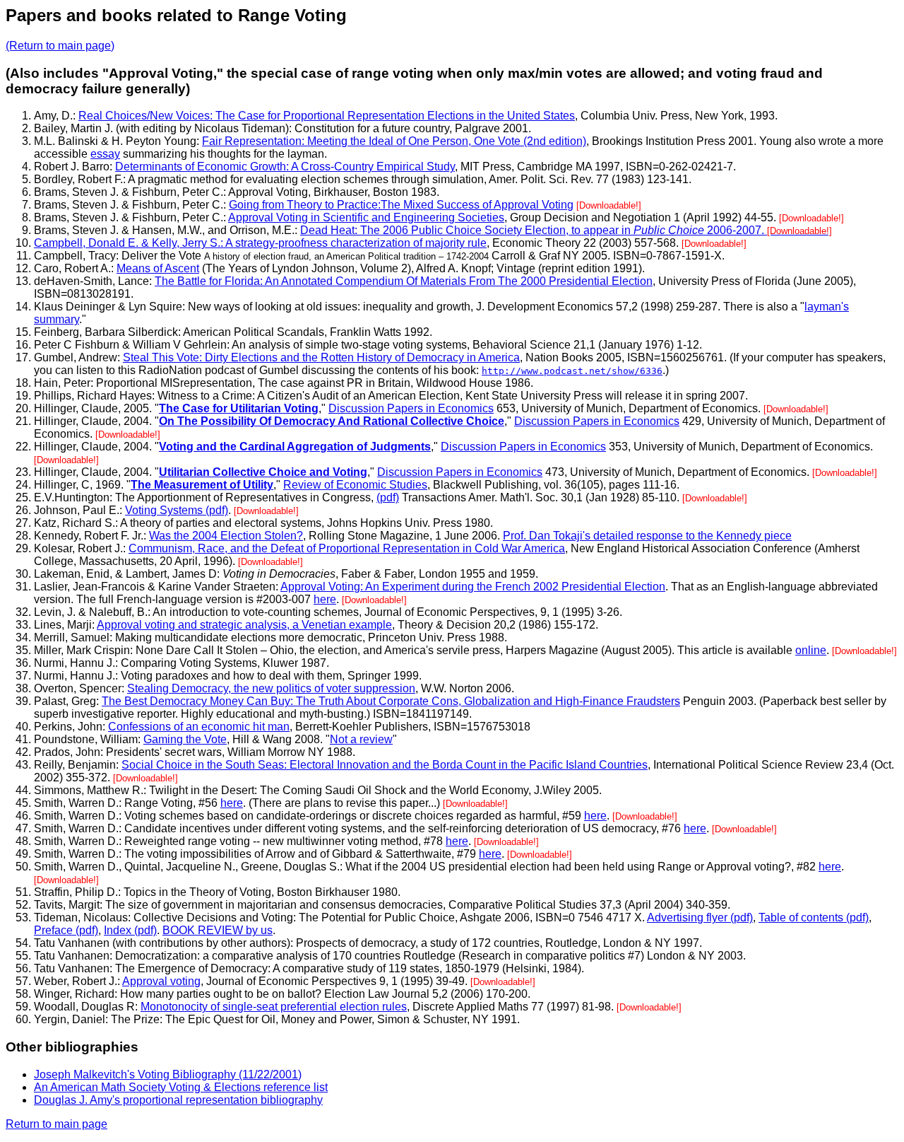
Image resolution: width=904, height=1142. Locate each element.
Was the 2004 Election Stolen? (226, 536)
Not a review (361, 739)
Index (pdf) (130, 930)
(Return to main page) (60, 46)
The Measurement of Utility (202, 485)
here (325, 599)
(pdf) (387, 497)
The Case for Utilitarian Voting (239, 408)
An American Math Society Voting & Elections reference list (181, 1087)
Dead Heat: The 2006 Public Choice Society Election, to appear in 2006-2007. (566, 230)
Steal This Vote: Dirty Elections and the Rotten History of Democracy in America (321, 357)
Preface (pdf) (66, 930)
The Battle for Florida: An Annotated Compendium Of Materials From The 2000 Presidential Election (404, 281)
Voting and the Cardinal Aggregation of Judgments (295, 447)
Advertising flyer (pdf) (700, 917)
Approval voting (161, 981)
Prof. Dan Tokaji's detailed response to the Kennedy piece (647, 536)
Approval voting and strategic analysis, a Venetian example (244, 625)
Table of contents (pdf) (814, 917)
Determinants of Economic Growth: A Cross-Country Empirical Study (285, 167)
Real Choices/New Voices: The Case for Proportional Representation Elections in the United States (326, 116)
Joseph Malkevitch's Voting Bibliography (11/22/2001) (168, 1074)
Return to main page (56, 1124)
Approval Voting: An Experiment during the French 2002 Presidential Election (472, 587)
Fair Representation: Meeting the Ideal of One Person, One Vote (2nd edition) (394, 141)
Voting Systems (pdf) (176, 510)
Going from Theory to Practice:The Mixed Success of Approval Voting (401, 205)
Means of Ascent (158, 268)
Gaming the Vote (185, 739)
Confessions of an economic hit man (199, 727)
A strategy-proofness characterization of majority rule (356, 243)
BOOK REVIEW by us (217, 930)
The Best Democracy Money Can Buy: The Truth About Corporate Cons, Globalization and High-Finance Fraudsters (391, 701)
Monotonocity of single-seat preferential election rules (274, 1007)
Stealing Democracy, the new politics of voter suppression (271, 688)
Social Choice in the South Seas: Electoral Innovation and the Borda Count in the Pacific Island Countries (384, 765)
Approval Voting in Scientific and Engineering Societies (366, 217)
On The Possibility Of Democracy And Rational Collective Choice (331, 421)
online (810, 650)
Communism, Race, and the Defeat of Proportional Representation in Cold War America (347, 548)
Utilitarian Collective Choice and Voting (263, 472)
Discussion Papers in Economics (411, 408)
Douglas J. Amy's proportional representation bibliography (178, 1100)
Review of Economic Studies (355, 485)
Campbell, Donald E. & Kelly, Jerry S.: (129, 243)
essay (105, 154)
